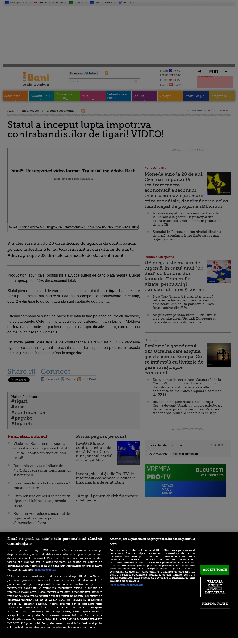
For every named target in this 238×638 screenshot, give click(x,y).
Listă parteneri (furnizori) (126, 585)
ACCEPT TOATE (215, 569)
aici (39, 607)
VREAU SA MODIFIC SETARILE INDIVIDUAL (215, 587)
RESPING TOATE (215, 603)
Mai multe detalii (45, 569)
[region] (119, 585)
